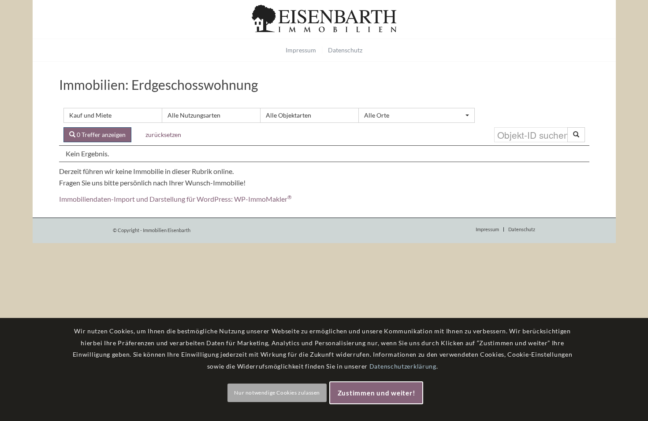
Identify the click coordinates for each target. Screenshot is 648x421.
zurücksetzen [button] (163, 134)
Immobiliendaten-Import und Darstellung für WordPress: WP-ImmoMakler (175, 199)
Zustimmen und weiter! (376, 393)
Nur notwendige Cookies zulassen (277, 392)
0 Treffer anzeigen (100, 134)
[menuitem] (301, 50)
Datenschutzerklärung (402, 366)
